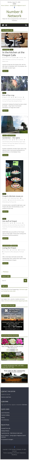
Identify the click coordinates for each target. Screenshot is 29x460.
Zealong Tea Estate (18, 101)
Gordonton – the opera (11, 138)
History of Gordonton (14, 141)
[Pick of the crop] (14, 77)
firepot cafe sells (12, 200)
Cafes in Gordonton (6, 59)
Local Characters (11, 135)
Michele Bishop (5, 202)
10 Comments (18, 223)
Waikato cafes (5, 61)
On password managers (7, 439)
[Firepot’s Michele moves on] (14, 161)
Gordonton (4, 225)
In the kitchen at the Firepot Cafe (13, 54)
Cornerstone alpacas (6, 99)
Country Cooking (5, 415)
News (11, 49)
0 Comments (20, 57)
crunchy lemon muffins (8, 251)
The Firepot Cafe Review (13, 226)
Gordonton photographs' (17, 99)
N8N (15, 57)
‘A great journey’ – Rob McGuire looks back (11, 433)
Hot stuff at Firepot (9, 221)
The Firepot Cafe (19, 59)
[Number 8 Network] (3, 25)
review (21, 225)
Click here (24, 404)
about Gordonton (5, 141)
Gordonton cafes (20, 200)
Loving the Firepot (9, 248)
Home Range (5, 49)
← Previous (4, 272)
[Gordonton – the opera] (14, 116)
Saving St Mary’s (5, 430)
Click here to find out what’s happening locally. (16, 301)
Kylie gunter (16, 251)
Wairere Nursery (10, 145)
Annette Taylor (16, 198)
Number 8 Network (14, 13)
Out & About (14, 245)
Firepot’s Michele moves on (12, 196)
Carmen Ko (13, 59)
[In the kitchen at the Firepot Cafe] (14, 33)
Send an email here (6, 397)
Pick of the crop (8, 95)
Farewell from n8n (5, 428)
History (4, 135)
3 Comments (20, 139)
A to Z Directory (5, 420)
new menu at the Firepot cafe (13, 225)
